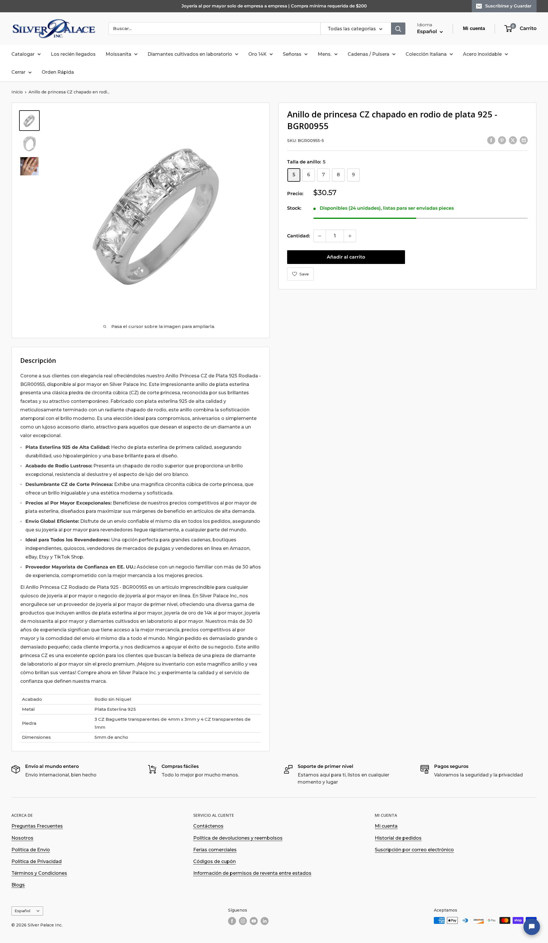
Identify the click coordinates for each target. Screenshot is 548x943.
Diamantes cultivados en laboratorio (190, 54)
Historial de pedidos (398, 838)
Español (22, 910)
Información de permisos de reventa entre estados (252, 873)
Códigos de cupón (214, 861)
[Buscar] (398, 29)
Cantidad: (298, 236)
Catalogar (23, 54)
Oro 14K (257, 54)
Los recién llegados (73, 54)
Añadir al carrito (346, 257)
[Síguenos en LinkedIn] (265, 921)
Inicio (17, 92)
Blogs (18, 885)
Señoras (292, 54)
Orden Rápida (58, 72)
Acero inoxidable (482, 54)
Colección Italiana (426, 54)
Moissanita (118, 54)
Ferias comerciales (215, 849)
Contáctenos (208, 826)
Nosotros (22, 838)
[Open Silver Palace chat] (531, 926)
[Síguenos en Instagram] (243, 921)
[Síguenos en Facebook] (232, 921)
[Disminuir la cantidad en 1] (320, 236)
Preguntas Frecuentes (37, 826)
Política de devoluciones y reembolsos (238, 838)
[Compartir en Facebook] (491, 140)
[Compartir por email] (524, 140)
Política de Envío (30, 849)
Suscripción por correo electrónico (414, 849)
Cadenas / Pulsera (368, 54)
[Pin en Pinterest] (502, 140)
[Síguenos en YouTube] (254, 921)
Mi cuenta (386, 826)
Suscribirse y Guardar (508, 6)
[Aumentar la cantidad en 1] (350, 236)
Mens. (324, 54)
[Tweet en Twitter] (513, 140)
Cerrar (18, 72)
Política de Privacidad (36, 861)
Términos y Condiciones (39, 873)
